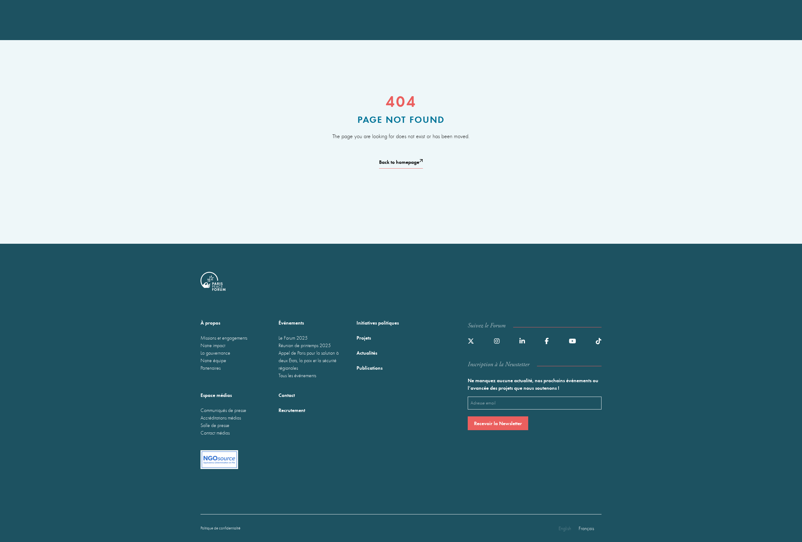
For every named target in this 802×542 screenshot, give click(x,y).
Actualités (367, 352)
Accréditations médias (220, 417)
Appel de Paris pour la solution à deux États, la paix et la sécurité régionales (309, 360)
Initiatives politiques (378, 322)
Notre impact (212, 345)
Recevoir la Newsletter (498, 423)
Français (586, 528)
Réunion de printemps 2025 (305, 345)
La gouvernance (215, 353)
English (565, 528)
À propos (210, 322)
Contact (287, 395)
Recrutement (292, 410)
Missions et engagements (223, 338)
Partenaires (210, 368)
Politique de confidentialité (220, 528)
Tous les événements (297, 375)
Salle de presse (214, 425)
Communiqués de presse (223, 410)
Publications (370, 367)
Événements (291, 322)
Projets (364, 337)
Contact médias (215, 433)
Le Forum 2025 (293, 338)
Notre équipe (213, 360)
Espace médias (216, 395)
